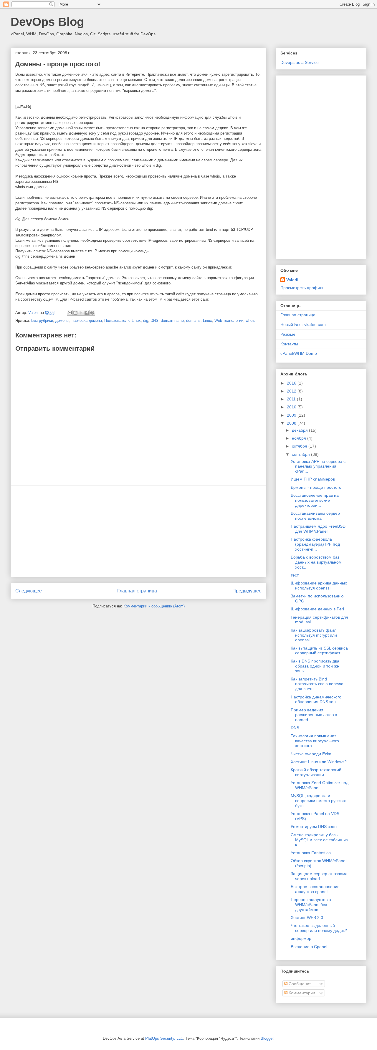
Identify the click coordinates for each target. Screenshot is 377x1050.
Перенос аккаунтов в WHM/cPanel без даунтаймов (311, 904)
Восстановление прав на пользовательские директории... (315, 500)
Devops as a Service (299, 62)
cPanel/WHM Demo (298, 353)
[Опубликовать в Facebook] (87, 313)
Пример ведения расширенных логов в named (314, 715)
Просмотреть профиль (302, 287)
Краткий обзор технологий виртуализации (316, 772)
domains (193, 320)
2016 (292, 383)
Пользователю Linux (122, 320)
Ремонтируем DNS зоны (314, 826)
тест (295, 575)
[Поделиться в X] (81, 313)
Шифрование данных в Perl (317, 609)
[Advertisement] (138, 531)
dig (145, 320)
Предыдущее (247, 590)
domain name (172, 320)
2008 (292, 423)
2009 (292, 415)
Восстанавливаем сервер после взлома (315, 516)
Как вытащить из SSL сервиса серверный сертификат (319, 650)
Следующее (28, 590)
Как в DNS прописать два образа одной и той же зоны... (315, 666)
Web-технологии (228, 320)
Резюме (287, 334)
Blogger (267, 1038)
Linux (207, 320)
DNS (154, 320)
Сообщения (299, 983)
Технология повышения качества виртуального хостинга (315, 740)
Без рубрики (42, 320)
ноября (299, 438)
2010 (292, 407)
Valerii (292, 279)
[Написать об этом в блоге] (75, 313)
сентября (301, 454)
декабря (300, 430)
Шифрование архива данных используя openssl (319, 585)
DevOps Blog (47, 21)
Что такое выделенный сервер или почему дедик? (319, 928)
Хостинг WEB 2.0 (307, 917)
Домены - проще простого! (317, 487)
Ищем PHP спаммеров (313, 479)
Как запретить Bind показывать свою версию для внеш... (317, 684)
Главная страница (137, 590)
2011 (292, 399)
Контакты (289, 344)
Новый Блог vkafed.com (303, 324)
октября (300, 446)
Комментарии (301, 993)
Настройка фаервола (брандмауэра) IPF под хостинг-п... (315, 544)
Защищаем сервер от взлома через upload (319, 876)
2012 (292, 391)
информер (301, 938)
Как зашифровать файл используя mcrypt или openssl (314, 635)
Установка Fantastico (311, 852)
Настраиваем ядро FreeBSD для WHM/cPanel (318, 529)
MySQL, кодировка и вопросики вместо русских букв (318, 800)
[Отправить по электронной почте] (70, 313)
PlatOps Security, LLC (164, 1038)
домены (62, 320)
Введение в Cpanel (309, 946)
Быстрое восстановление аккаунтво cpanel (315, 889)
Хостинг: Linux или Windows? (319, 761)
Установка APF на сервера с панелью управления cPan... (318, 466)
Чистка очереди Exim (311, 753)
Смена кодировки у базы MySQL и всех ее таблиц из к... (319, 839)
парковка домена (87, 320)
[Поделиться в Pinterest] (92, 313)
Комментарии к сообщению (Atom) (154, 606)
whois (250, 320)
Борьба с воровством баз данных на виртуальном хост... (316, 562)
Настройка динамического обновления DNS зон (316, 699)
